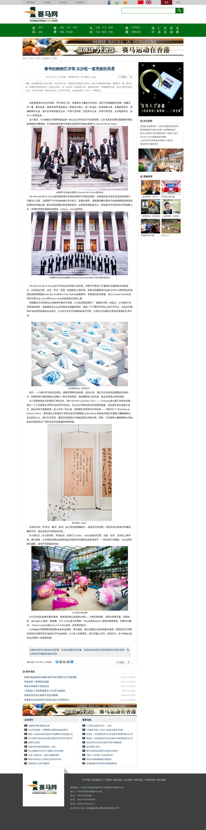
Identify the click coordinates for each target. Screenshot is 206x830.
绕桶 (62, 32)
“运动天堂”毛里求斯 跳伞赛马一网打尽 (156, 140)
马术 (68, 27)
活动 (171, 29)
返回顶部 (30, 662)
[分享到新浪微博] (64, 662)
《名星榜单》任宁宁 (149, 197)
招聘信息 (138, 780)
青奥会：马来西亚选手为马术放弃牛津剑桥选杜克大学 (109, 734)
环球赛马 (135, 27)
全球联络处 (149, 780)
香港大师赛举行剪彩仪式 (36, 686)
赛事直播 (135, 32)
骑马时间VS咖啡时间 (149, 144)
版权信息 (117, 780)
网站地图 (30, 2)
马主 (104, 27)
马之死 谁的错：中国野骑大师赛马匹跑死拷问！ (48, 730)
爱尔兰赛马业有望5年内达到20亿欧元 (102, 751)
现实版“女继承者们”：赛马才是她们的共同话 (159, 126)
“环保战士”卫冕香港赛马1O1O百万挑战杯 (44, 691)
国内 (40, 27)
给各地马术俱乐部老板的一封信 (41, 747)
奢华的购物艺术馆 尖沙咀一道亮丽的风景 (157, 130)
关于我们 (86, 780)
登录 (167, 2)
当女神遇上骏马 (93, 747)
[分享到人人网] (71, 662)
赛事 (55, 29)
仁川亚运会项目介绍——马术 (99, 726)
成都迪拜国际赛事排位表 (39, 726)
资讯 (33, 29)
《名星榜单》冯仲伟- (170, 216)
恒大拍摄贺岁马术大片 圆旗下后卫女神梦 (46, 751)
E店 (159, 29)
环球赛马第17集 (147, 235)
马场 (98, 32)
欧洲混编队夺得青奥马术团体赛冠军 (101, 763)
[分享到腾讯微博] (68, 662)
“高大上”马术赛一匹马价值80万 (99, 755)
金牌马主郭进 (34, 742)
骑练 (110, 27)
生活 (38, 58)
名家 (177, 29)
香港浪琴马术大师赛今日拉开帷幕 (41, 695)
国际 (40, 32)
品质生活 (46, 58)
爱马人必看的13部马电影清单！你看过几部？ (159, 133)
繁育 (104, 32)
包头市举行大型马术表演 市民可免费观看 (104, 742)
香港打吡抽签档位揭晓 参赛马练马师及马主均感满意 (50, 677)
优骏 (98, 27)
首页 (25, 58)
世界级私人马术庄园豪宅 (39, 763)
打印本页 (39, 662)
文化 (165, 29)
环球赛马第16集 (168, 197)
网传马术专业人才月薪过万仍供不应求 (44, 759)
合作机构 (128, 780)
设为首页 (63, 2)
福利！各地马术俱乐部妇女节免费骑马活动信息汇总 (50, 734)
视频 (126, 29)
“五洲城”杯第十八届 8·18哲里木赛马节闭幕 (104, 730)
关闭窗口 (48, 662)
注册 (178, 2)
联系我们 (97, 780)
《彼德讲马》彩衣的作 (150, 216)
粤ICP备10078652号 (109, 808)
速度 (62, 27)
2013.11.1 (165, 235)
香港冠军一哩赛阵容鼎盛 (36, 682)
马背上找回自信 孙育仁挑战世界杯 (43, 755)
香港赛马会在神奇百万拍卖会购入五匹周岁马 (46, 700)
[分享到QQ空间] (60, 662)
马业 (90, 29)
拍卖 (110, 32)
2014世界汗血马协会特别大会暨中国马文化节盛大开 (50, 738)
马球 (75, 27)
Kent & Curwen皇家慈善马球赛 (153, 137)
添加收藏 (79, 2)
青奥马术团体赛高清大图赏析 (99, 759)
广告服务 (47, 2)
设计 (153, 29)
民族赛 (69, 32)
